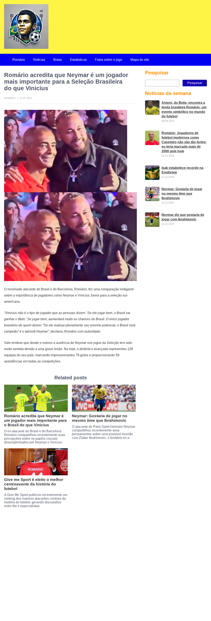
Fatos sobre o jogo (108, 59)
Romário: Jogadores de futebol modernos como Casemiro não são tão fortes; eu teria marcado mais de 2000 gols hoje (184, 142)
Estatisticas (78, 59)
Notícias (39, 59)
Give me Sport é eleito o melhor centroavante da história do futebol (33, 484)
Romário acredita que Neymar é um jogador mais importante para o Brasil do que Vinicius (35, 420)
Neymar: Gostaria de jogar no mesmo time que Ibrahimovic (99, 418)
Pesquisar (157, 72)
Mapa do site (139, 59)
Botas (57, 59)
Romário (18, 59)
